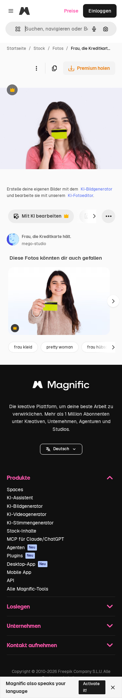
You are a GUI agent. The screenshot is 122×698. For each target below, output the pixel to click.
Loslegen (18, 606)
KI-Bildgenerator (97, 189)
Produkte (18, 477)
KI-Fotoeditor (80, 195)
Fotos (58, 48)
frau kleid (23, 347)
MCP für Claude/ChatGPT (35, 539)
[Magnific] (61, 386)
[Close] (112, 687)
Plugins (20, 556)
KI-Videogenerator (26, 514)
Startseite (16, 48)
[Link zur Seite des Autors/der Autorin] (13, 240)
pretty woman (59, 347)
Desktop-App (26, 564)
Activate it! (91, 687)
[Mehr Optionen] (36, 68)
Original (43, 90)
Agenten (21, 547)
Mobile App (19, 572)
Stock (39, 48)
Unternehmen (24, 625)
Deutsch (61, 449)
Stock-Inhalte (21, 531)
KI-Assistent (20, 498)
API (10, 580)
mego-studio (34, 243)
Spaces (15, 489)
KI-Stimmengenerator (30, 523)
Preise (71, 11)
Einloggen (99, 11)
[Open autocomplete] (15, 29)
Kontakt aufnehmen (32, 645)
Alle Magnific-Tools (27, 589)
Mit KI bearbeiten (37, 218)
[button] (61, 449)
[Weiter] (94, 216)
